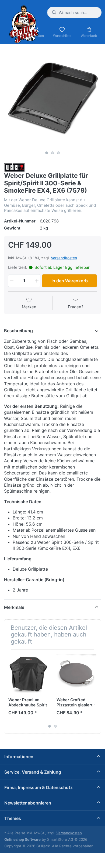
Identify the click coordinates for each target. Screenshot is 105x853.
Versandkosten (64, 258)
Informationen (18, 756)
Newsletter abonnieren (27, 803)
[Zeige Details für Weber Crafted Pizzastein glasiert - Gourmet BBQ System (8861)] (76, 674)
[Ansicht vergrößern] (52, 99)
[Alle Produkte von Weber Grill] (14, 166)
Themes (12, 818)
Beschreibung (18, 330)
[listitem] (52, 99)
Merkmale (14, 607)
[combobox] (74, 12)
